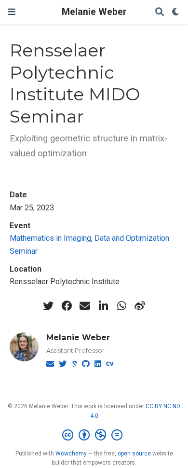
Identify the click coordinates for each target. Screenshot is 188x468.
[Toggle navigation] (11, 11)
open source (134, 453)
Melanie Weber (94, 11)
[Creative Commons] (94, 435)
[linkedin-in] (103, 306)
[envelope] (85, 306)
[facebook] (66, 306)
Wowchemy (71, 453)
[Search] (159, 12)
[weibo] (140, 306)
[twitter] (48, 306)
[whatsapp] (121, 306)
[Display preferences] (176, 12)
